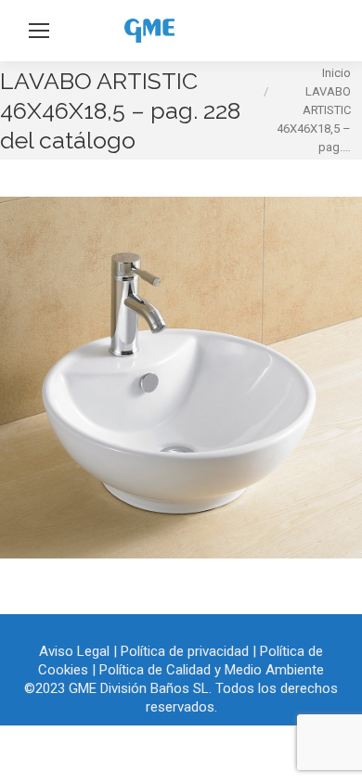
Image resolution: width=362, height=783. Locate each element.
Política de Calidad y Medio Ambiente (211, 669)
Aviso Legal (74, 651)
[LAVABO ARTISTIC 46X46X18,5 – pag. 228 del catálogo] (181, 377)
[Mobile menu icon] (39, 30)
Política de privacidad (185, 651)
